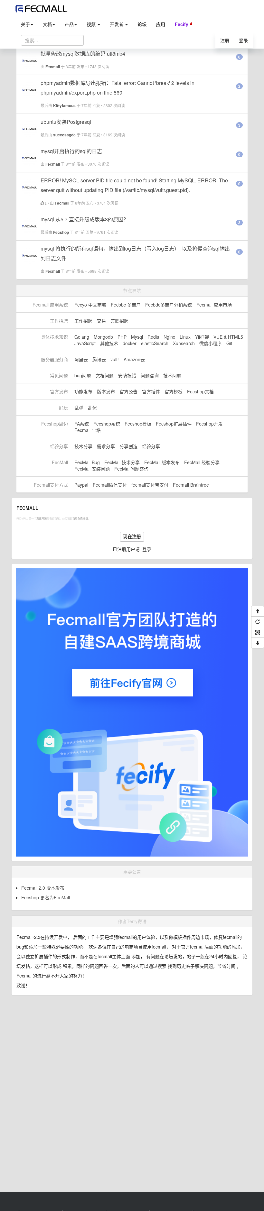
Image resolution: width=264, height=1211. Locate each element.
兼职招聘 (119, 320)
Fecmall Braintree (191, 485)
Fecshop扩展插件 (174, 423)
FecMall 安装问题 (92, 468)
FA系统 (81, 423)
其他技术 (109, 343)
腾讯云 (99, 359)
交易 (101, 320)
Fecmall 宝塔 (87, 430)
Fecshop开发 (209, 423)
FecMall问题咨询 (131, 468)
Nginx (169, 337)
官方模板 (174, 391)
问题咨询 (150, 375)
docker (130, 343)
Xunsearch (184, 343)
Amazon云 (134, 359)
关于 (25, 24)
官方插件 (151, 391)
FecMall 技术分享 (122, 462)
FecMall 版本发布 (162, 462)
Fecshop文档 (200, 391)
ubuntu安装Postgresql (66, 121)
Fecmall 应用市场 (214, 304)
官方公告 (128, 391)
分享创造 (128, 446)
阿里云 (81, 359)
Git (229, 343)
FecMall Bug (87, 462)
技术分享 (83, 446)
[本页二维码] (257, 632)
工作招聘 (83, 320)
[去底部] (257, 643)
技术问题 (172, 375)
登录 (243, 40)
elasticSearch (154, 343)
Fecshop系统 (106, 423)
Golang (81, 337)
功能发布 (83, 391)
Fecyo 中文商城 (90, 304)
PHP (122, 337)
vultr (114, 359)
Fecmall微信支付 (110, 485)
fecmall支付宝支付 (149, 485)
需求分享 (106, 446)
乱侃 (92, 407)
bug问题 (82, 375)
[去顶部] (257, 611)
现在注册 (132, 536)
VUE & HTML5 (228, 337)
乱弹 (78, 407)
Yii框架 (202, 337)
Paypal (81, 485)
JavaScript (85, 343)
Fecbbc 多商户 (126, 304)
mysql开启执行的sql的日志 (71, 151)
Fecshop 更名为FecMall (45, 897)
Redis (153, 337)
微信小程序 (210, 343)
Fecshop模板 (138, 423)
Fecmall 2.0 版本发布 (42, 888)
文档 (47, 24)
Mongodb (103, 337)
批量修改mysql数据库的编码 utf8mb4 (83, 53)
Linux (185, 337)
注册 (224, 40)
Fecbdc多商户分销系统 (168, 304)
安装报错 (127, 375)
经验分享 (151, 446)
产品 (69, 24)
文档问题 (105, 375)
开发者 (117, 24)
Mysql (137, 337)
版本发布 (106, 391)
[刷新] (257, 621)
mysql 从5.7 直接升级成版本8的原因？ (84, 219)
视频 (92, 24)
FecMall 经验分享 (202, 462)
